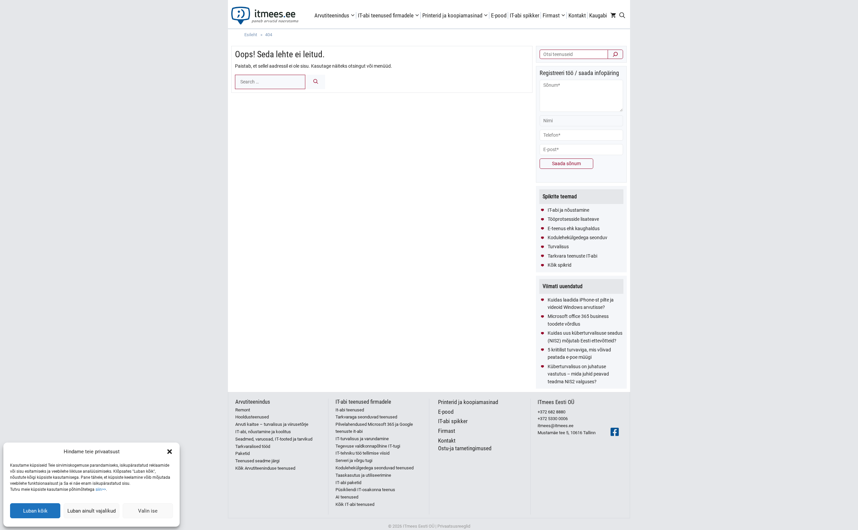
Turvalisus (558, 246)
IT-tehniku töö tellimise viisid (362, 453)
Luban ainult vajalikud (91, 511)
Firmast (551, 15)
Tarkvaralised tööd (252, 446)
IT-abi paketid (348, 482)
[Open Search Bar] (622, 15)
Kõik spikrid (559, 265)
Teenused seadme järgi (257, 460)
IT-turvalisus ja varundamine (362, 438)
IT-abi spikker (524, 15)
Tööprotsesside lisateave (573, 219)
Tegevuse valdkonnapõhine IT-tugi (367, 446)
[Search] (315, 82)
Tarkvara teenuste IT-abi (572, 256)
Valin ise (148, 511)
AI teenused (346, 497)
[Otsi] (615, 54)
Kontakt (577, 15)
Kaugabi (598, 15)
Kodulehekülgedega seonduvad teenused (374, 467)
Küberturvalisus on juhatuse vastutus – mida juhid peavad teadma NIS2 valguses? (578, 374)
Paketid (242, 453)
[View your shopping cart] (613, 15)
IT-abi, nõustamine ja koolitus (263, 431)
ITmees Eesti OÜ (556, 402)
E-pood (498, 15)
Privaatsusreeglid (453, 526)
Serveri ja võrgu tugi (353, 460)
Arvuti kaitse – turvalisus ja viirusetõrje (271, 424)
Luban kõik (35, 511)
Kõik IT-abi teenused (354, 504)
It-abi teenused (349, 409)
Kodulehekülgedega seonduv (577, 237)
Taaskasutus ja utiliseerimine (363, 475)
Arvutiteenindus (331, 15)
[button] (169, 451)
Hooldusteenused (252, 416)
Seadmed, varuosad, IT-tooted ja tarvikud (273, 439)
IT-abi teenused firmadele (386, 15)
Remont (242, 409)
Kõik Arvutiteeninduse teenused (265, 468)
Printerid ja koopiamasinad (452, 15)
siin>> (101, 489)
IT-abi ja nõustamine (568, 210)
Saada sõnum (566, 163)
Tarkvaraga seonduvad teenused (366, 416)
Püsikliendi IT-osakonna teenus (365, 489)
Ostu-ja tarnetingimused (464, 448)
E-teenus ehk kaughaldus (574, 228)
